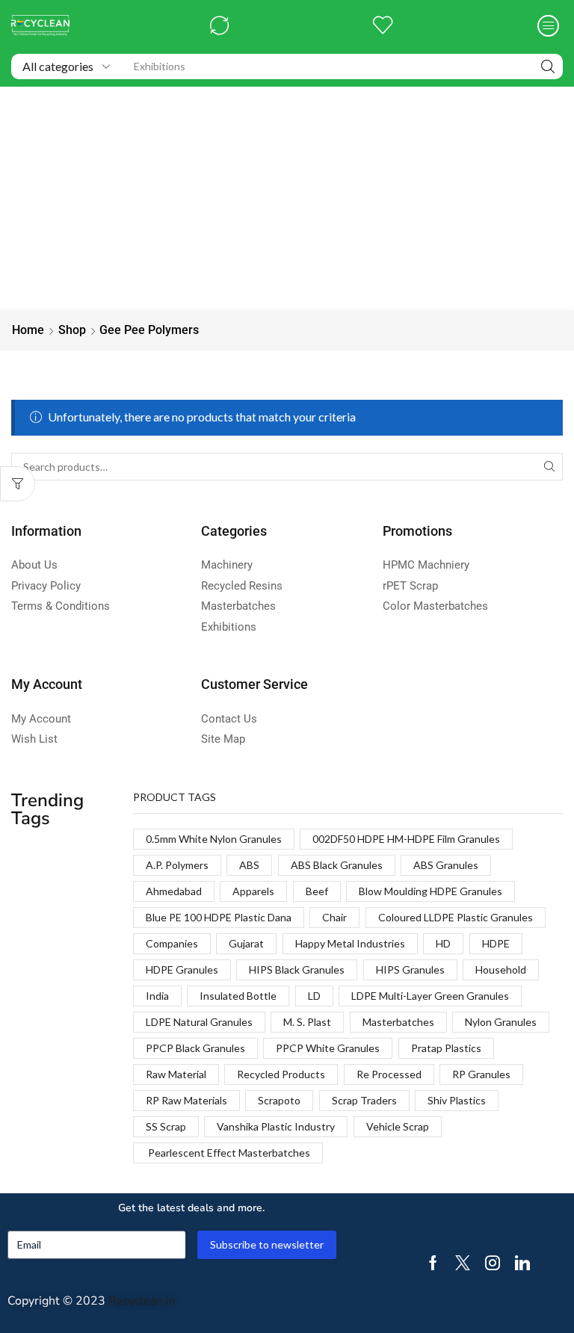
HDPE (496, 943)
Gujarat (246, 943)
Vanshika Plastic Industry (276, 1126)
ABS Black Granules (337, 865)
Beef (317, 891)
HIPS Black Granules (297, 969)
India (157, 995)
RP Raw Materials (186, 1100)
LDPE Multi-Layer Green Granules (430, 995)
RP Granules (481, 1074)
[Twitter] (462, 1262)
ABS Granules (445, 865)
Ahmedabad (174, 891)
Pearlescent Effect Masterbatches (228, 1152)
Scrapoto (279, 1100)
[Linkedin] (522, 1262)
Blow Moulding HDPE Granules (430, 891)
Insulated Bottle (238, 995)
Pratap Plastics (446, 1048)
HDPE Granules (182, 969)
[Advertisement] (287, 198)
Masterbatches (398, 1021)
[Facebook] (433, 1262)
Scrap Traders (364, 1100)
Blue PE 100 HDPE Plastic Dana (218, 917)
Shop (72, 330)
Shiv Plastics (457, 1100)
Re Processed (389, 1074)
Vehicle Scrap (397, 1126)
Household (500, 969)
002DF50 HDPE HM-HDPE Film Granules (406, 838)
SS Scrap (166, 1126)
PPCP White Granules (328, 1048)
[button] (219, 26)
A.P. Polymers (177, 865)
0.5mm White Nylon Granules (214, 838)
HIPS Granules (410, 969)
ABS (249, 865)
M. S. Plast (307, 1021)
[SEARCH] (549, 466)
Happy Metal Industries (350, 943)
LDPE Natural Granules (199, 1021)
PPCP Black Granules (195, 1048)
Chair (334, 917)
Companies (172, 943)
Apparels (253, 891)
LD (314, 995)
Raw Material (176, 1074)
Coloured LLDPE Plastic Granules (455, 917)
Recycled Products (281, 1074)
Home (28, 330)
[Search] (548, 66)
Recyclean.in (142, 1301)
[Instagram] (492, 1262)
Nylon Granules (501, 1021)
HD (443, 943)
